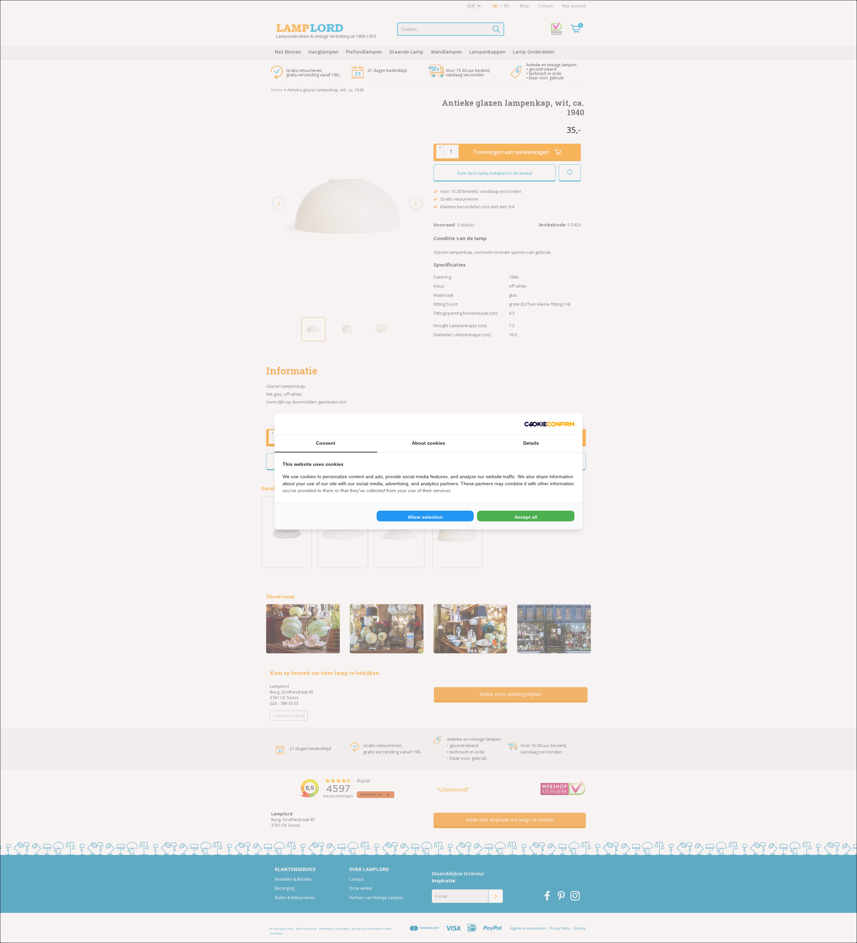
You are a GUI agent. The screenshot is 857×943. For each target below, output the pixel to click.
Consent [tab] (325, 443)
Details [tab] (531, 443)
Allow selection (425, 517)
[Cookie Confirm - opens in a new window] (549, 424)
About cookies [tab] (428, 443)
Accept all (526, 517)
